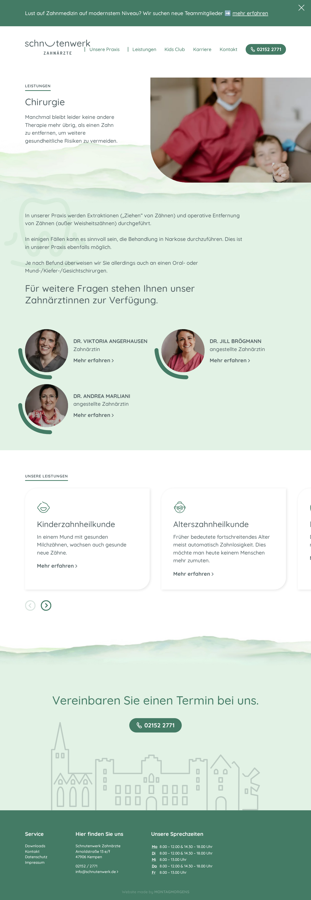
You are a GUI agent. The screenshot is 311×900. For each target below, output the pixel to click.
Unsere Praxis (104, 49)
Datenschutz (36, 856)
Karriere (202, 49)
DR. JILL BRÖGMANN (235, 341)
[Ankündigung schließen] (301, 7)
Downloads (35, 845)
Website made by (155, 891)
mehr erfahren (250, 13)
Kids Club (174, 49)
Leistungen (144, 49)
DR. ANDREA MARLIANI (101, 396)
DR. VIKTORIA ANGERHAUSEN (110, 341)
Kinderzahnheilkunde (76, 524)
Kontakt (228, 49)
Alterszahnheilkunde (211, 524)
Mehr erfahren (92, 360)
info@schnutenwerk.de (96, 871)
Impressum (34, 862)
